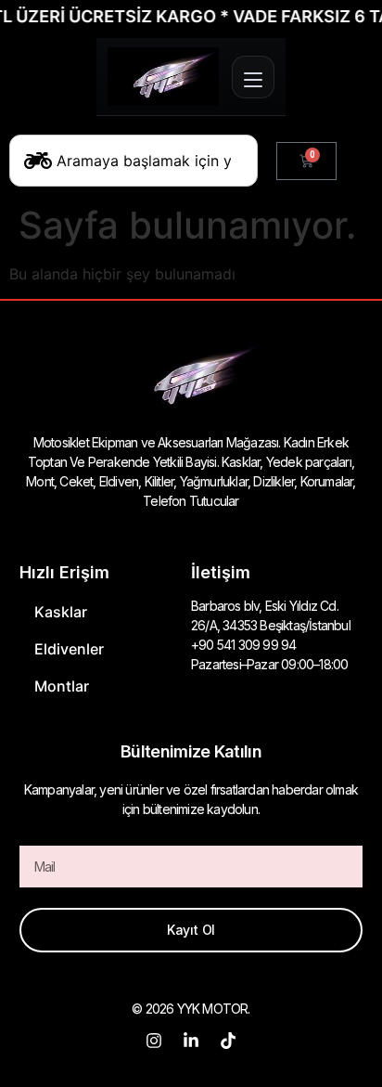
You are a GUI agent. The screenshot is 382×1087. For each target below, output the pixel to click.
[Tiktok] (228, 1040)
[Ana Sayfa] (163, 76)
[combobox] (133, 161)
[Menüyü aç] (253, 77)
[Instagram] (154, 1040)
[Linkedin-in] (191, 1040)
